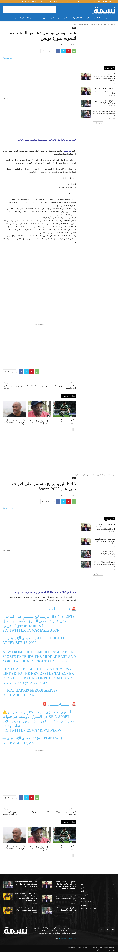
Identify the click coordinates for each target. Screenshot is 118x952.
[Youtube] (28, 1)
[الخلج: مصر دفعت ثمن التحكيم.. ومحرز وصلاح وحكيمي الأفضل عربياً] (86, 91)
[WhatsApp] (74, 51)
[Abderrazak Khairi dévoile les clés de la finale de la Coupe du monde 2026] (86, 114)
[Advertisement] (29, 9)
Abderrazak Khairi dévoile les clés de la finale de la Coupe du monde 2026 (104, 114)
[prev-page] (71, 429)
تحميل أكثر (97, 123)
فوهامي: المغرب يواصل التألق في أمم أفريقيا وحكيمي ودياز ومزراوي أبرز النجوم (15, 422)
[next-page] (74, 429)
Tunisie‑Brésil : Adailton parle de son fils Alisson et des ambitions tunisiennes (66, 422)
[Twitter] (25, 1)
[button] (15, 18)
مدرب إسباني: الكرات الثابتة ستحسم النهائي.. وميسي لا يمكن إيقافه (26, 898)
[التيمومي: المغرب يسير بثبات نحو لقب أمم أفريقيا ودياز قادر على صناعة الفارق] (39, 409)
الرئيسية (113, 24)
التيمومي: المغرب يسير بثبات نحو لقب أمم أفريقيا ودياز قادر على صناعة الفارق (40, 422)
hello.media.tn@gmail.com (67, 926)
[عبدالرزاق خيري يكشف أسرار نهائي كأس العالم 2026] (86, 103)
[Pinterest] (68, 51)
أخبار (107, 24)
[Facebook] (22, 1)
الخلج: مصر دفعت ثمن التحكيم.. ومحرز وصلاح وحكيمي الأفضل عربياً (104, 90)
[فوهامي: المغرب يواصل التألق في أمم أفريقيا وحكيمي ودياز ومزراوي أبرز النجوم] (14, 409)
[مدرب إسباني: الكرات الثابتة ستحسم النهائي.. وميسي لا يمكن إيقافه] (8, 898)
